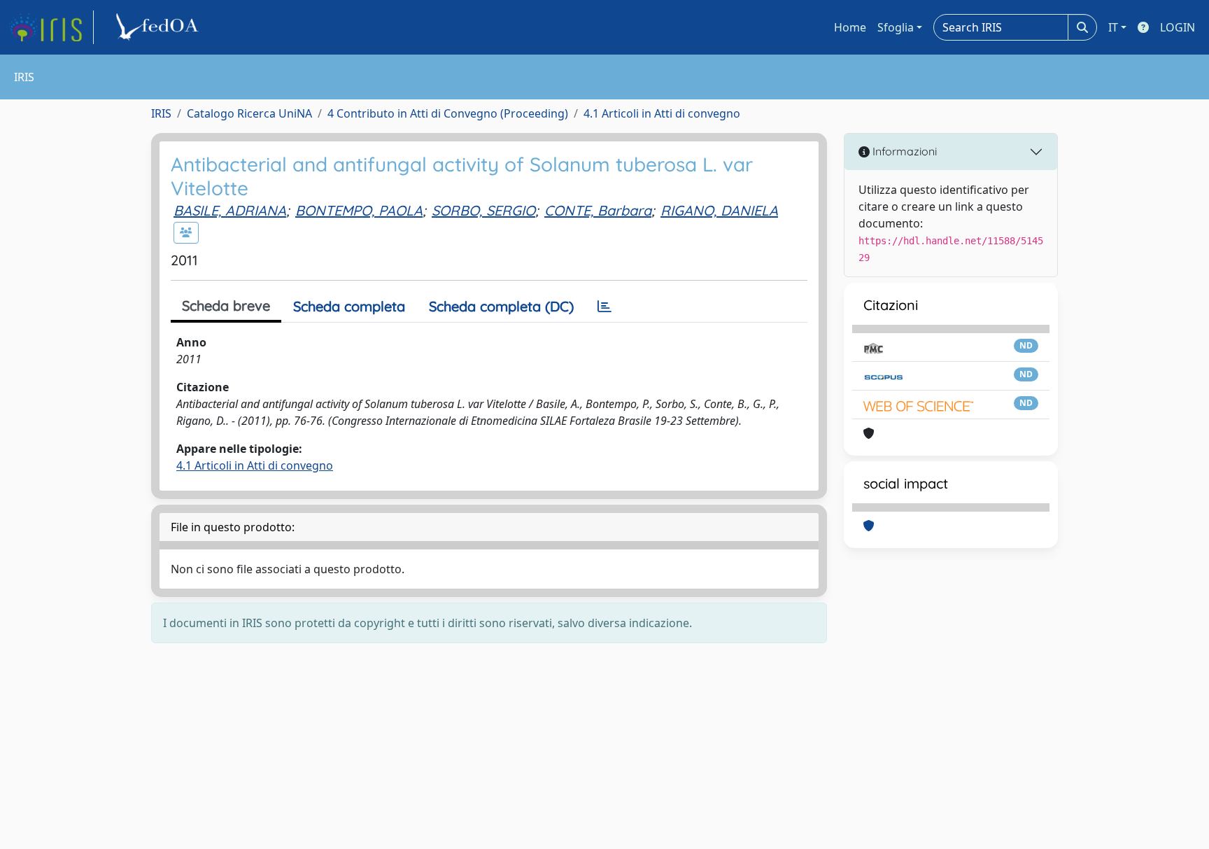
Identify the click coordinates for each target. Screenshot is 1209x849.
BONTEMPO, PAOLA (359, 210)
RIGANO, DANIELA (719, 210)
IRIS (161, 113)
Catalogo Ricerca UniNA (249, 113)
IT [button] (1113, 27)
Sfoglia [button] (895, 27)
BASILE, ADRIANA (230, 210)
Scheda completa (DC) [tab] (501, 306)
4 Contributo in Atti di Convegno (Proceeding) (447, 113)
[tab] (604, 306)
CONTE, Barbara (597, 210)
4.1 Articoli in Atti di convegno (662, 113)
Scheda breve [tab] (226, 305)
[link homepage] (51, 27)
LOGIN (1177, 27)
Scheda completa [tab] (349, 306)
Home (850, 27)
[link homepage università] (159, 27)
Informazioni (903, 151)
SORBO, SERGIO (483, 210)
